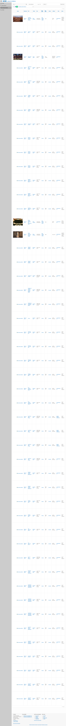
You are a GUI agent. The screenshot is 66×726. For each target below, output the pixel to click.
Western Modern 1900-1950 (58, 417)
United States (42, 19)
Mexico (43, 46)
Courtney (34, 19)
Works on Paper (25, 19)
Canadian (49, 46)
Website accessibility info (28, 715)
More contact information (16, 723)
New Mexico (43, 18)
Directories (45, 717)
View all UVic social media (37, 720)
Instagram (37, 718)
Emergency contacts (44, 724)
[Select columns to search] (14, 4)
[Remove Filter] (33, 6)
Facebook (37, 715)
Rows (38, 4)
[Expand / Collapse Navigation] (1, 1)
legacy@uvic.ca (15, 720)
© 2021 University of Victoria (33, 724)
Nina (33, 32)
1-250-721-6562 (15, 721)
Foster (33, 56)
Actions (45, 4)
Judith (33, 57)
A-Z (44, 716)
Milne (33, 18)
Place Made (42, 11)
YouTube (37, 717)
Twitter (37, 716)
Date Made (45, 11)
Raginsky (34, 31)
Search (44, 715)
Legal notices (39, 724)
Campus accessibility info (28, 716)
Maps (44, 718)
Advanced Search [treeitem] (5, 7)
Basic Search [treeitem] (4, 5)
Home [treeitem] (3, 3)
